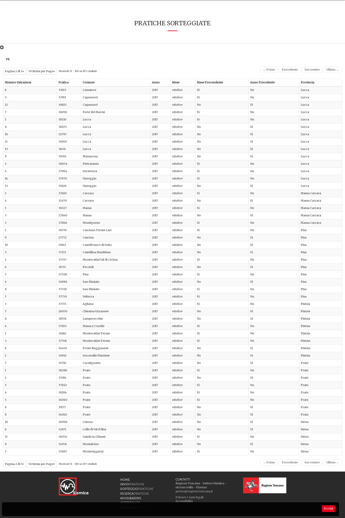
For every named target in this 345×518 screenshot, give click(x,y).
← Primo (269, 69)
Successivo (312, 69)
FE (8, 59)
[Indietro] (3, 47)
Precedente (290, 69)
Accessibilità (184, 501)
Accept (328, 508)
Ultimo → (332, 69)
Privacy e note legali (189, 497)
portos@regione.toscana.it (194, 491)
